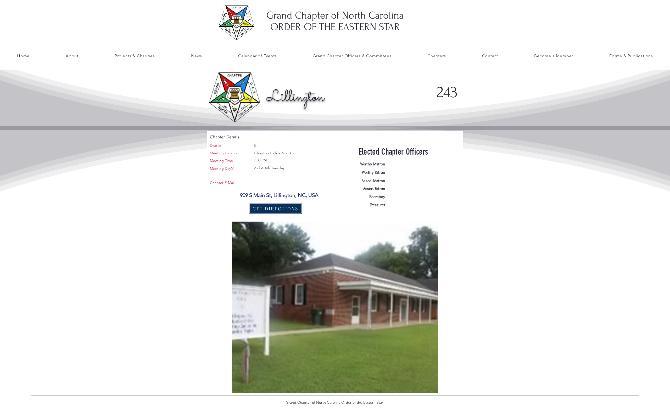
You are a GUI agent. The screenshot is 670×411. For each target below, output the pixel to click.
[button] (352, 56)
